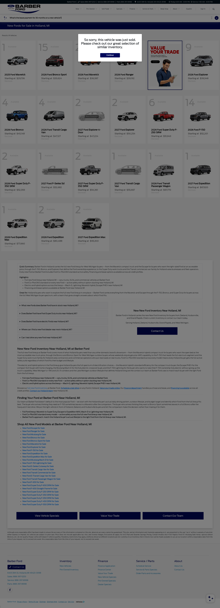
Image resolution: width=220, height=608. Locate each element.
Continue (110, 55)
